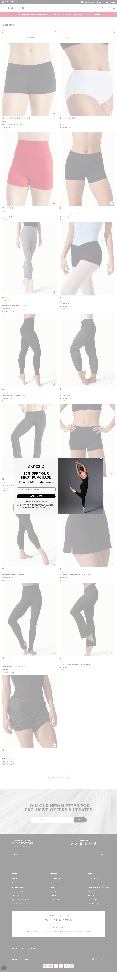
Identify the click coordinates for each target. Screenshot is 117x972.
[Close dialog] (101, 460)
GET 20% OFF (36, 496)
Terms (47, 507)
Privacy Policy (39, 507)
